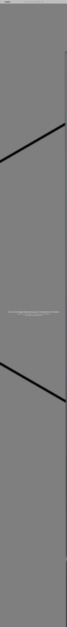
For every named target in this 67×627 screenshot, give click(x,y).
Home (25, 1)
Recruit (35, 1)
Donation (38, 1)
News (42, 1)
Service (28, 1)
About (32, 1)
